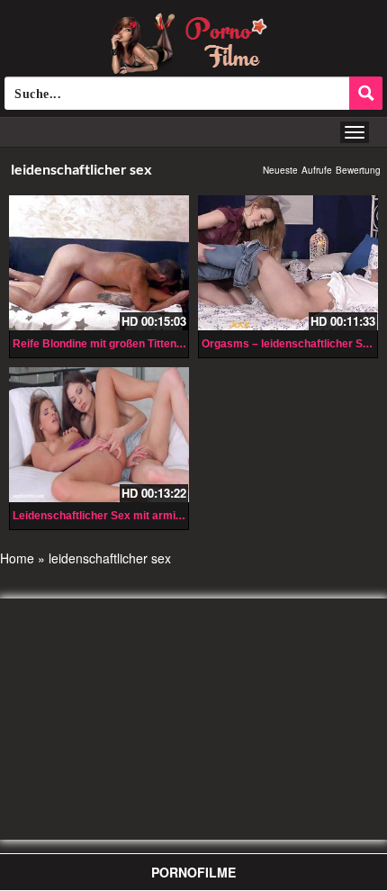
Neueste (280, 170)
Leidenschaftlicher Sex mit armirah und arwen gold (143, 515)
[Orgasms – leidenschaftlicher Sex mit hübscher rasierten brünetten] (288, 262)
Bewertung (358, 170)
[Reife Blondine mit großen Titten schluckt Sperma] (99, 262)
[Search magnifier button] (365, 93)
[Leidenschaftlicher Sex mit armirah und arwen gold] (99, 434)
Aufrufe (317, 170)
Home (17, 558)
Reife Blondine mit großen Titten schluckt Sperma (139, 344)
